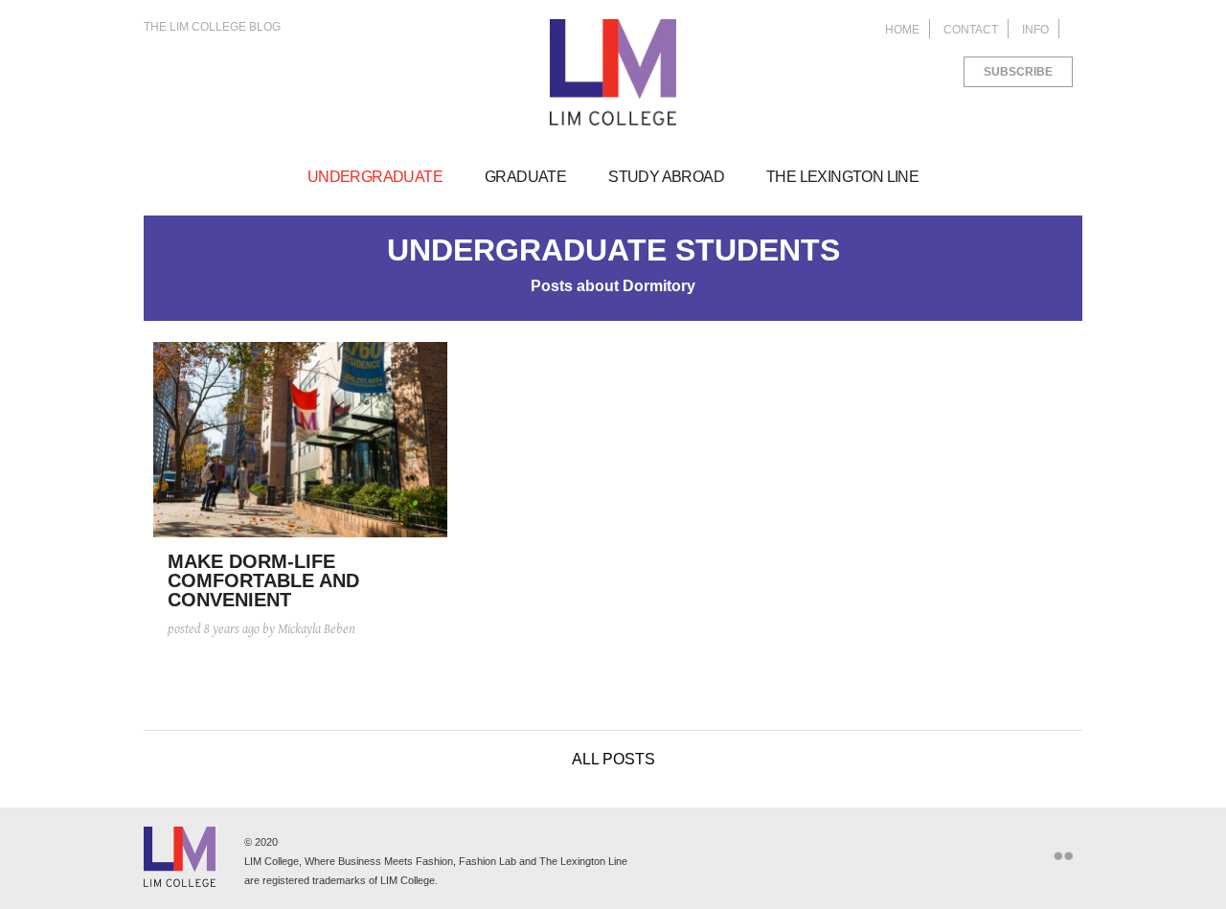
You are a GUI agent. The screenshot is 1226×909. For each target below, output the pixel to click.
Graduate (525, 177)
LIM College (613, 72)
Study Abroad (666, 177)
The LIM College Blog (212, 27)
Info (1035, 29)
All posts (613, 759)
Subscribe (1018, 72)
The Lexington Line (842, 177)
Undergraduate (375, 177)
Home (902, 29)
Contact (970, 29)
